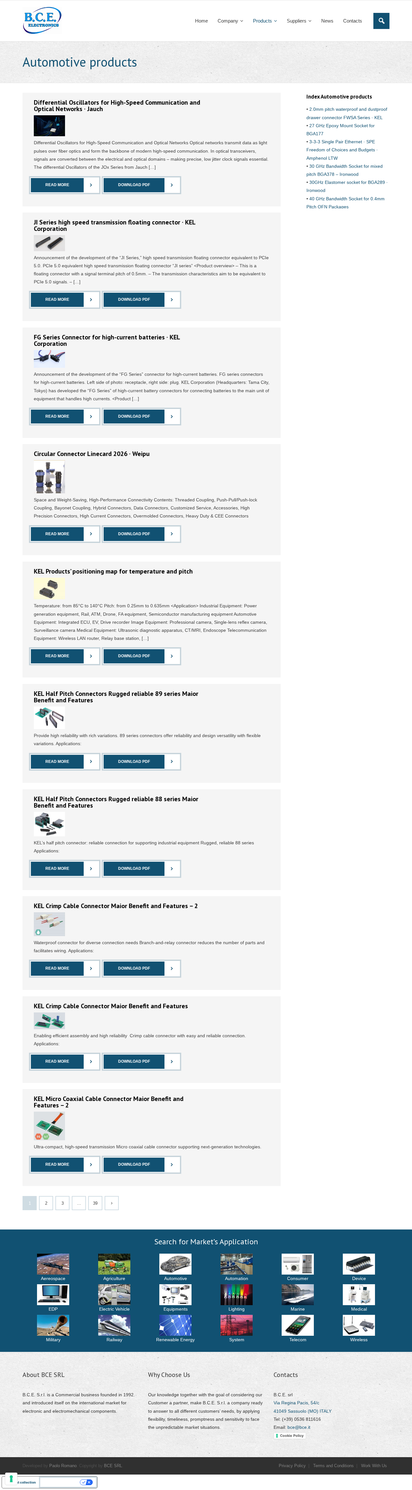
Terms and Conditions (333, 1465)
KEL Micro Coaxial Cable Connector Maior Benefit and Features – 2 (108, 1102)
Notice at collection (20, 1482)
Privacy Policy (292, 1465)
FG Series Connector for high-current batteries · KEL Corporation (107, 340)
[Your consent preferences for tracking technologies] (11, 1479)
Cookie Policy (292, 1435)
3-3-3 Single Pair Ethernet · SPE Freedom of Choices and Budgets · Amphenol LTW (342, 149)
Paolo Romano (63, 1465)
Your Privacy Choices (60, 1482)
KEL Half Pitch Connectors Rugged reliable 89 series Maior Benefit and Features (116, 696)
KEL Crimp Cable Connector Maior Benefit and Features (111, 1006)
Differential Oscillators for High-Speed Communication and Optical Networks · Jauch (117, 105)
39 (95, 1203)
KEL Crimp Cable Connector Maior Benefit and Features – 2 (116, 906)
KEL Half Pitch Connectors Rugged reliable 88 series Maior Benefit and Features (116, 802)
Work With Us (374, 1465)
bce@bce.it (298, 1427)
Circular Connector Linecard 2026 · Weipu (92, 454)
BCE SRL (113, 1465)
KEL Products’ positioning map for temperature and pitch (113, 571)
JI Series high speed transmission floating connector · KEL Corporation (114, 225)
